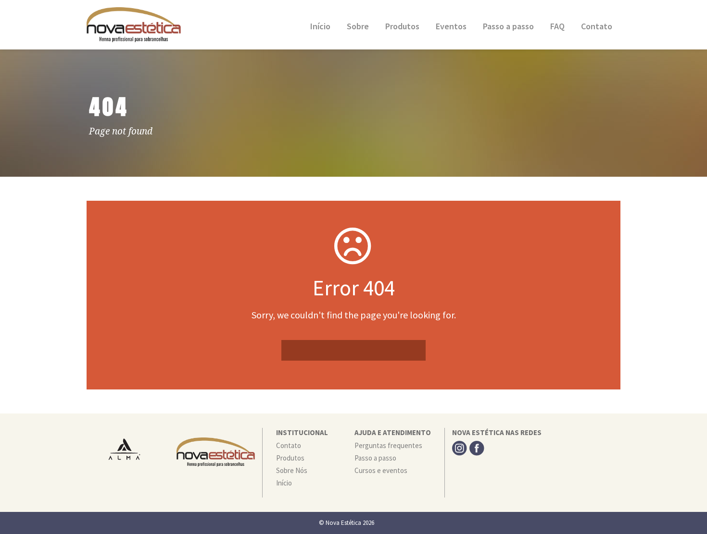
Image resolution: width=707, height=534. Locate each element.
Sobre (358, 26)
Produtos (402, 26)
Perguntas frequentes (388, 445)
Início (320, 26)
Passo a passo (508, 26)
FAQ (557, 26)
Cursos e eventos (380, 470)
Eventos (451, 26)
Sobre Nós (291, 470)
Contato (596, 26)
